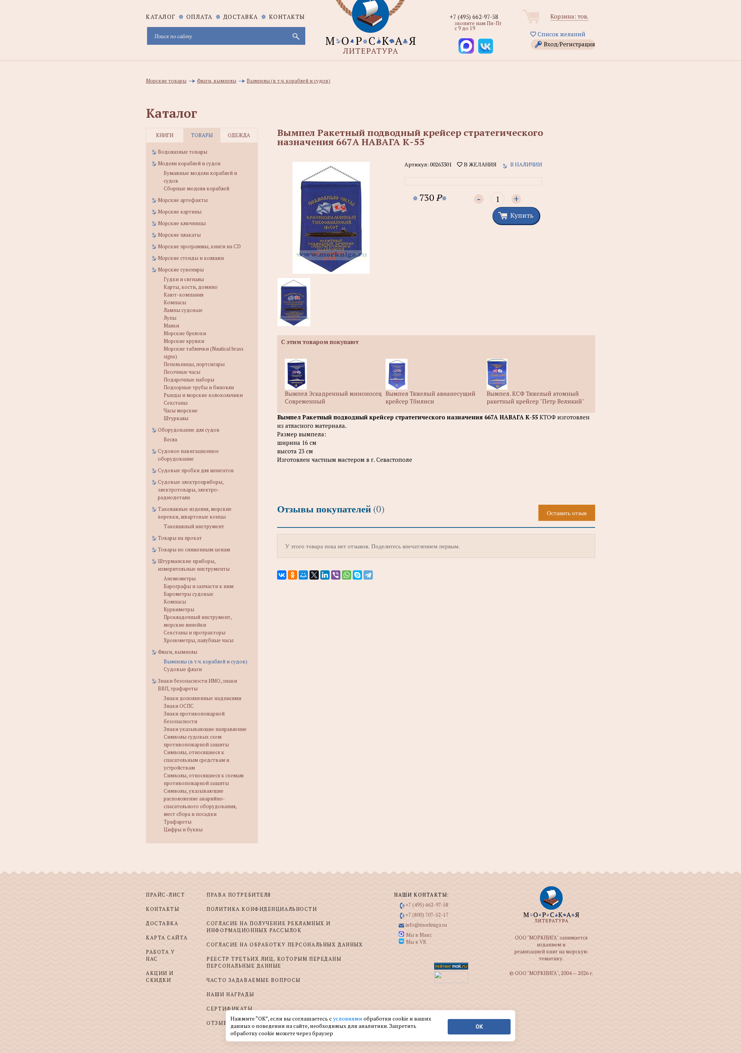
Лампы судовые (183, 310)
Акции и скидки (160, 976)
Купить (521, 215)
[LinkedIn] (325, 575)
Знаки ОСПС (179, 705)
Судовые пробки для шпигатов (196, 470)
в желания (479, 164)
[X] (314, 575)
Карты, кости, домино (191, 286)
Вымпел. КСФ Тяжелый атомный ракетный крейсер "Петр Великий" (535, 397)
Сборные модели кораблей (196, 188)
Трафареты (177, 821)
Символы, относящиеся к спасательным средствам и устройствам (196, 760)
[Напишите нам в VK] (485, 46)
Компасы (175, 302)
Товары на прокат (180, 537)
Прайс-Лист (165, 894)
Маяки (171, 325)
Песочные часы (182, 371)
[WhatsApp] (346, 575)
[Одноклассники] (292, 575)
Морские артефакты (183, 200)
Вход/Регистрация (569, 44)
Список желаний (560, 34)
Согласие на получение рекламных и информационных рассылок (268, 927)
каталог (161, 16)
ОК (479, 1027)
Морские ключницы (182, 223)
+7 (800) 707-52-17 (427, 914)
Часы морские (181, 410)
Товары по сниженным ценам (194, 549)
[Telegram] (368, 575)
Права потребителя (238, 894)
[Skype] (357, 575)
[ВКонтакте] (281, 575)
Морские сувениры (181, 269)
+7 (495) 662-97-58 (474, 16)
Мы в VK (416, 941)
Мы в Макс (419, 934)
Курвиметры (179, 609)
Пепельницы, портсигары (194, 364)
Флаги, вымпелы (177, 651)
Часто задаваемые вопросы (253, 980)
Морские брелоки (185, 333)
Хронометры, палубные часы (198, 640)
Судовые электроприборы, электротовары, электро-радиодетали (190, 489)
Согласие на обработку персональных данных (284, 944)
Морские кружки (184, 340)
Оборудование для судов (189, 429)
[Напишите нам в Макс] (466, 46)
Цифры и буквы (183, 829)
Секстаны (176, 402)
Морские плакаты (179, 234)
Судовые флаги (183, 669)
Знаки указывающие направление (205, 729)
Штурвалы (176, 418)
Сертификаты (229, 1008)
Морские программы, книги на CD (199, 246)
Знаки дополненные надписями (202, 698)
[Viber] (335, 575)
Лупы (170, 317)
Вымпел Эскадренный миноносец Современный (333, 397)
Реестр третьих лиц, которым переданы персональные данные (273, 962)
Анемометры (180, 578)
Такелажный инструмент (194, 526)
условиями (348, 1018)
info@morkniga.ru (426, 924)
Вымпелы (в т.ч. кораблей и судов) (205, 661)
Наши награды (230, 994)
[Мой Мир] (303, 575)
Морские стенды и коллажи (191, 257)
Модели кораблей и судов (189, 163)
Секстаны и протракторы (194, 632)
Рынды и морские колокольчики (203, 395)
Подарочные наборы (189, 379)
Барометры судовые (188, 593)
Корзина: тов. (569, 16)
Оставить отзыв (567, 513)
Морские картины (179, 211)
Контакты (287, 16)
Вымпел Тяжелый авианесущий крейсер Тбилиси (430, 397)
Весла (170, 439)
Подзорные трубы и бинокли (199, 387)
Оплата (199, 16)
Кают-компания (183, 294)
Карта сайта (167, 937)
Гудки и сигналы (184, 279)
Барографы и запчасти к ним (198, 586)
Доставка (240, 16)
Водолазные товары (182, 151)
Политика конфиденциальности (261, 908)
